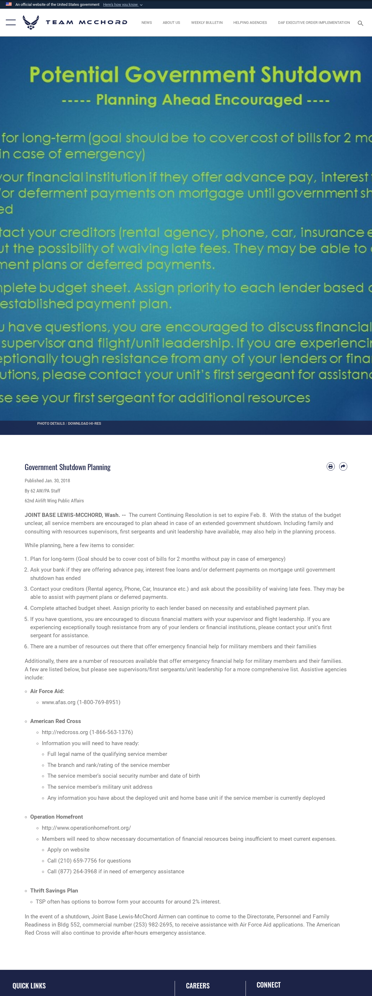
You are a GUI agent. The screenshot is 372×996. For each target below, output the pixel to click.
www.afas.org (59, 702)
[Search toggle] (361, 22)
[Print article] (331, 466)
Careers (198, 985)
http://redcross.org (65, 732)
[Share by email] (343, 466)
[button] (123, 5)
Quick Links (29, 985)
